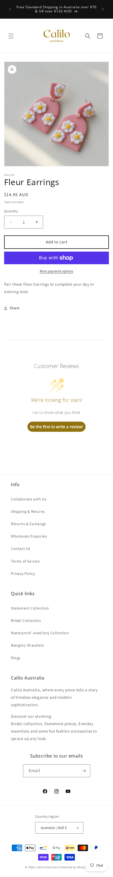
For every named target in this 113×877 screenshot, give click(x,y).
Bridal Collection (26, 620)
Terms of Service (25, 561)
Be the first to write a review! (56, 426)
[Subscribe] (84, 770)
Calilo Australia (47, 867)
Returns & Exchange (28, 523)
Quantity (11, 211)
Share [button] (15, 307)
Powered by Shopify (74, 867)
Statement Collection (30, 608)
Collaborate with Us (28, 499)
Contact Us (20, 548)
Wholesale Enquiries (29, 536)
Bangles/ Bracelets (27, 645)
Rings (16, 657)
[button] (11, 36)
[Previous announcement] (10, 9)
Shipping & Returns (28, 511)
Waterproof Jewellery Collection (40, 632)
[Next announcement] (103, 9)
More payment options (57, 271)
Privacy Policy (23, 573)
